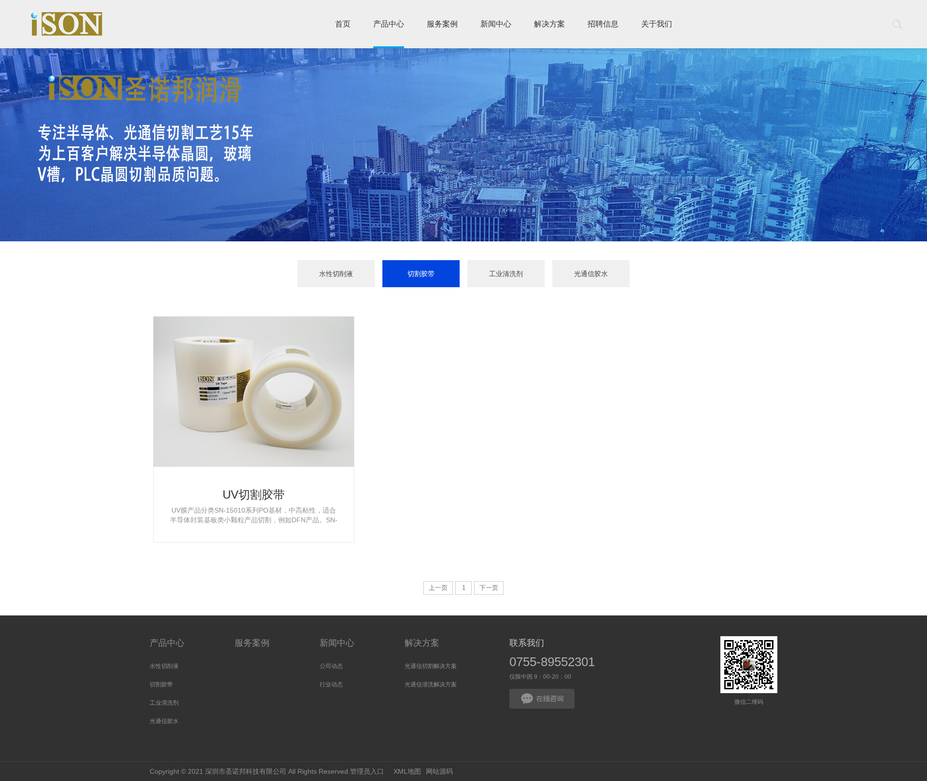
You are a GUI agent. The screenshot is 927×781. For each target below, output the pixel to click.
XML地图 (407, 771)
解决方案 (422, 643)
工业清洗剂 (506, 274)
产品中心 (167, 643)
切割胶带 (421, 274)
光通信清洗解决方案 (431, 684)
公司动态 (331, 666)
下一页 (488, 587)
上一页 (438, 587)
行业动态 (331, 684)
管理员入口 (367, 771)
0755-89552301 (552, 662)
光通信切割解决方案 (431, 666)
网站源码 (439, 771)
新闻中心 (337, 643)
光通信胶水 (591, 274)
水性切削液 (336, 274)
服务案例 (252, 643)
